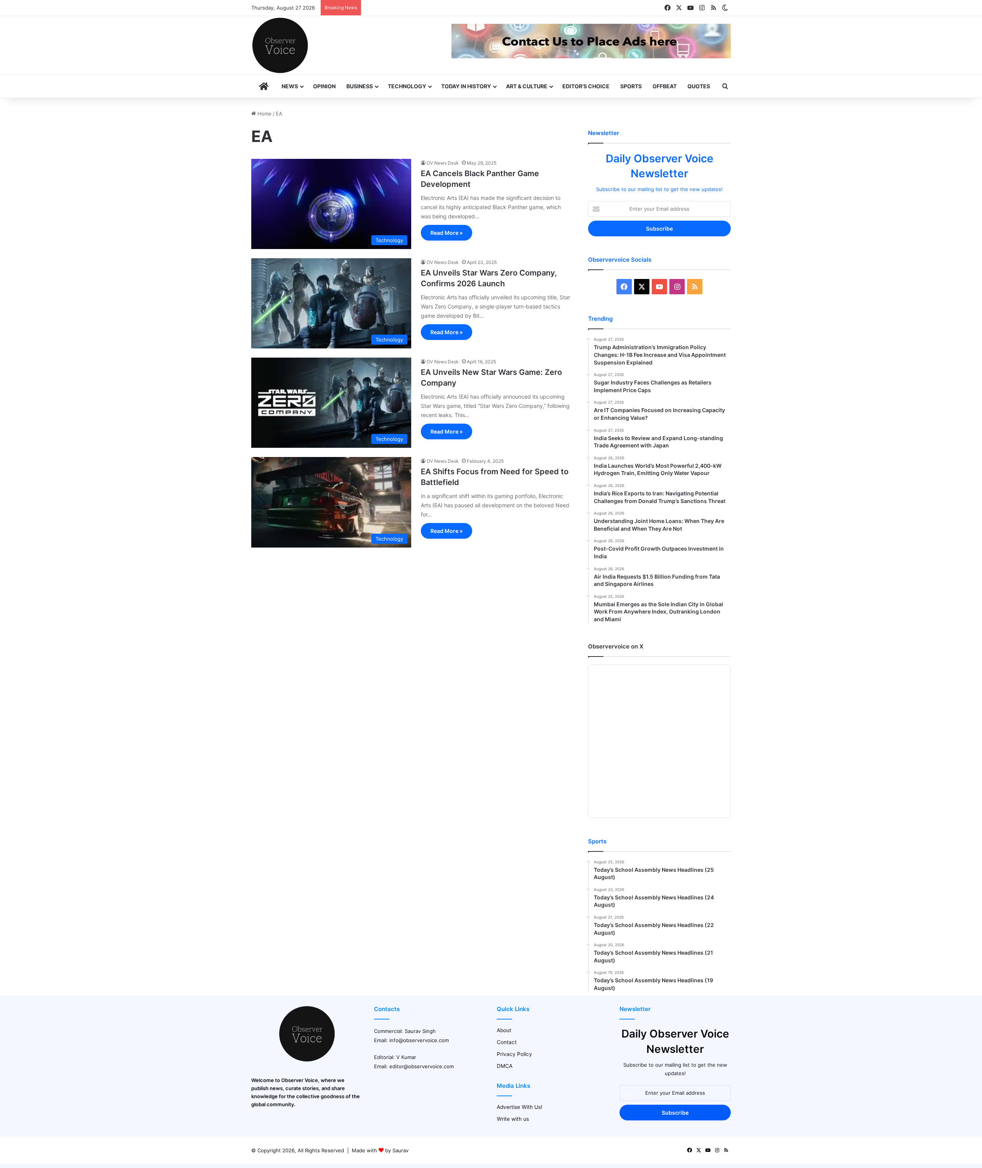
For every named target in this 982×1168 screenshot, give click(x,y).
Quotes (698, 86)
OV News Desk (443, 163)
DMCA (504, 1066)
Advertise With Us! (519, 1107)
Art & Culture (526, 86)
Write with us (513, 1119)
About (504, 1030)
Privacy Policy (514, 1054)
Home (264, 114)
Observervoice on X (615, 646)
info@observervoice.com (419, 1040)
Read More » (446, 232)
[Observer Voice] (280, 45)
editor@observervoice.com (421, 1066)
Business (359, 86)
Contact (507, 1042)
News (290, 86)
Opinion (324, 86)
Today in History (466, 86)
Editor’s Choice (586, 86)
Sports (631, 86)
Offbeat (664, 86)
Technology (407, 86)
